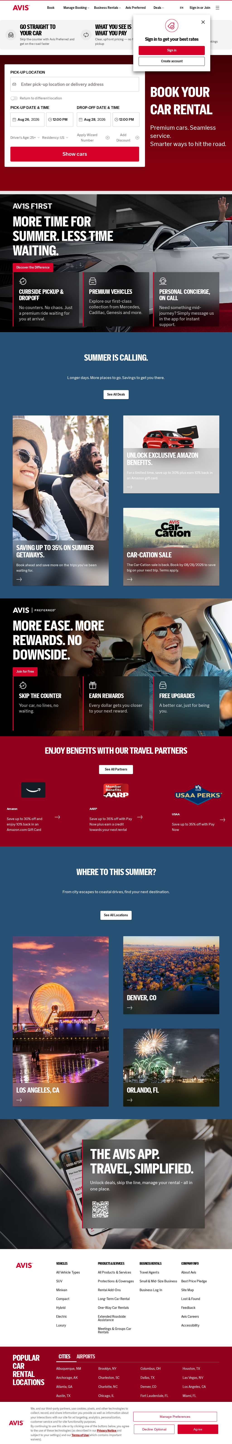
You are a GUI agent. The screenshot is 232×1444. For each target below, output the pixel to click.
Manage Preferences (175, 1416)
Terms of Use (80, 1435)
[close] (203, 22)
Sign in (171, 50)
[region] (116, 1423)
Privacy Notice (107, 1430)
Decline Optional (154, 1429)
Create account (172, 61)
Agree (197, 1429)
